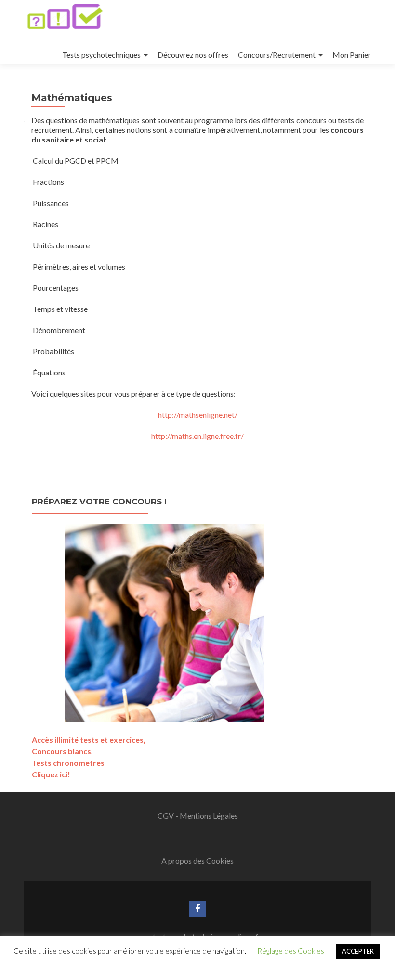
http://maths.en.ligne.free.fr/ (197, 435)
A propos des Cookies (197, 860)
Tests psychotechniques (101, 54)
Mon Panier (351, 54)
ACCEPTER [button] (358, 951)
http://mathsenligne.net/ (197, 414)
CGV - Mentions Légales (198, 815)
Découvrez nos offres (193, 54)
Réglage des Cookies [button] (290, 950)
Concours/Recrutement (277, 54)
